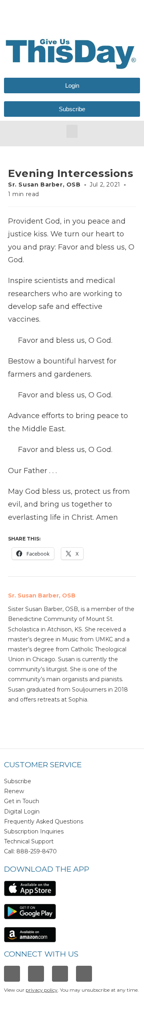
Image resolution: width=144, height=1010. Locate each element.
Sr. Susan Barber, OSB (44, 184)
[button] (72, 131)
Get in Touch (21, 801)
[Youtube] (84, 974)
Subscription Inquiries (34, 831)
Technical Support (29, 841)
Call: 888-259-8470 (30, 851)
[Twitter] (60, 974)
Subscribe (17, 781)
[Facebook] (12, 974)
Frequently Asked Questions (43, 821)
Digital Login (22, 811)
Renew (14, 791)
